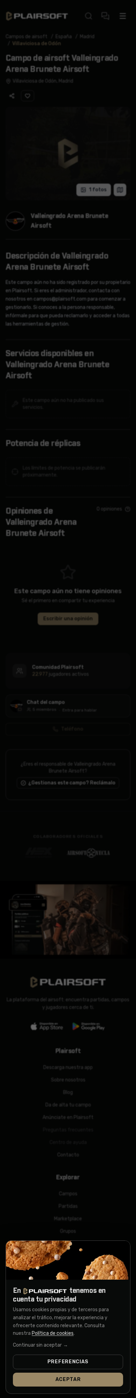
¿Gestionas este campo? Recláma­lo (71, 783)
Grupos (68, 1231)
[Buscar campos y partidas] (89, 16)
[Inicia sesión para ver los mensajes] (105, 16)
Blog (68, 1092)
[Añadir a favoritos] (27, 95)
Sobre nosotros (68, 1080)
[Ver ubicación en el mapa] (120, 190)
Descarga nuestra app (68, 1067)
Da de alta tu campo (68, 1105)
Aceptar (68, 1379)
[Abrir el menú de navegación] (122, 16)
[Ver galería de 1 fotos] (68, 153)
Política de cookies (53, 1333)
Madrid (87, 37)
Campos (68, 1194)
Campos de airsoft (26, 37)
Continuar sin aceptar (40, 1345)
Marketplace (68, 1219)
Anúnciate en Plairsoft (68, 1117)
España (63, 37)
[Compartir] (12, 95)
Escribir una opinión (68, 619)
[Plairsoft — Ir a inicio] (37, 16)
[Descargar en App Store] (47, 1026)
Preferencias (68, 1362)
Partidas (68, 1206)
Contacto (68, 1155)
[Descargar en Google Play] (89, 1026)
